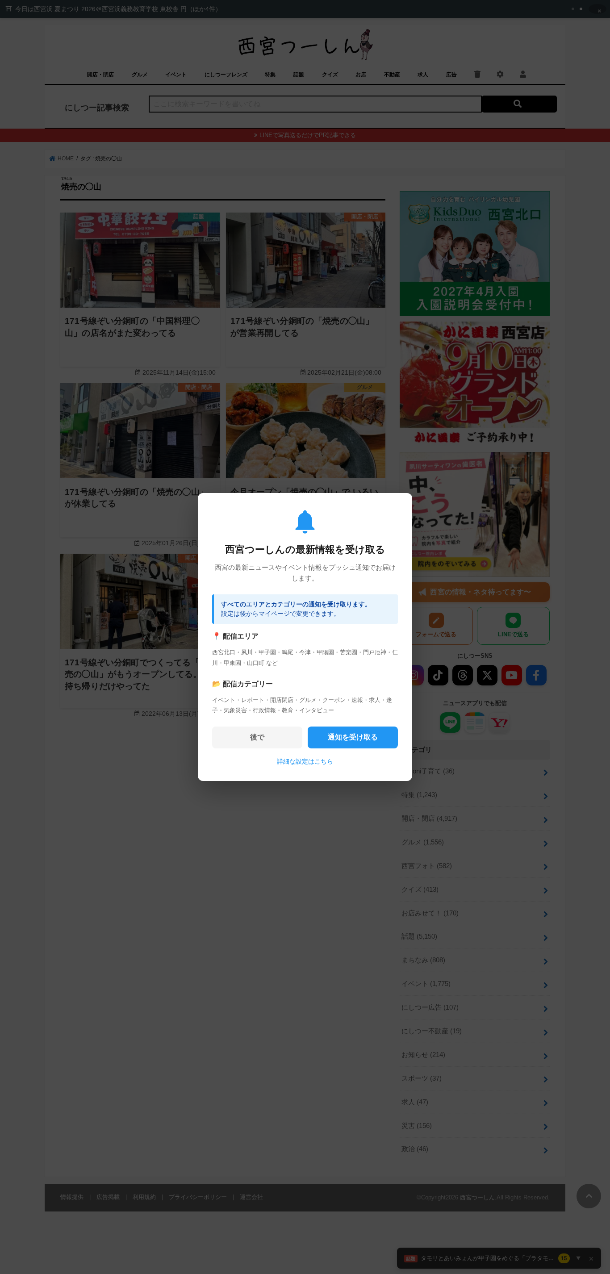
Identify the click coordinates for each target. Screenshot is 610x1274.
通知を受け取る (353, 737)
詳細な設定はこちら (305, 761)
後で (257, 737)
